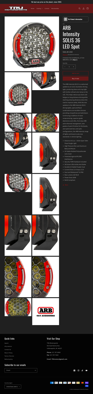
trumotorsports (76, 389)
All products (8, 346)
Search (7, 343)
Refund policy (9, 359)
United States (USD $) (12, 386)
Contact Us (8, 349)
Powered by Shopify (84, 389)
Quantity (65, 63)
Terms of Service (9, 356)
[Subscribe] (35, 370)
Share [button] (66, 185)
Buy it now (75, 78)
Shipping (65, 54)
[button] (39, 8)
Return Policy (8, 353)
